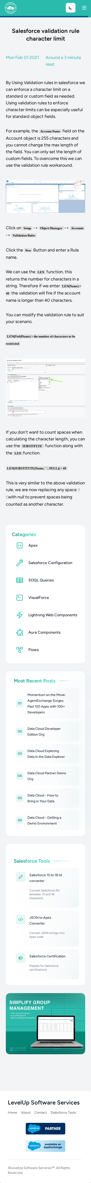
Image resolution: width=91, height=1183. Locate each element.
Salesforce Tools (63, 1113)
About (26, 1113)
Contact (40, 1113)
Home (12, 1113)
